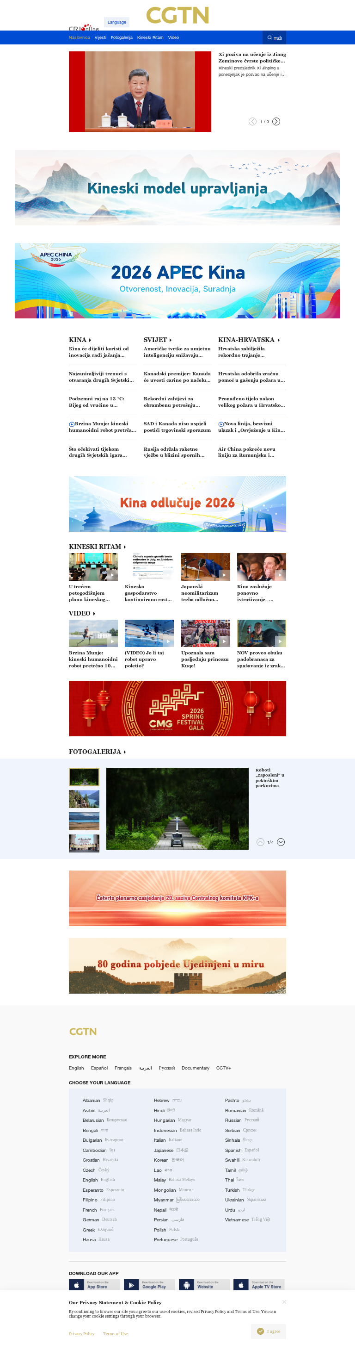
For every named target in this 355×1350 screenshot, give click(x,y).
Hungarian (172, 1120)
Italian (168, 1140)
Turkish (240, 1190)
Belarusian (105, 1120)
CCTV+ (223, 1068)
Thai (234, 1180)
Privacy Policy (81, 1334)
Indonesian (178, 1130)
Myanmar (177, 1200)
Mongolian (173, 1190)
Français (123, 1068)
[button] (253, 121)
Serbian (241, 1130)
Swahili (242, 1160)
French (99, 1210)
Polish (167, 1230)
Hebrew (168, 1100)
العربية (145, 1068)
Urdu (235, 1210)
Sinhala (239, 1140)
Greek (98, 1230)
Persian (169, 1220)
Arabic (96, 1110)
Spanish (242, 1150)
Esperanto (103, 1190)
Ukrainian (245, 1200)
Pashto (238, 1100)
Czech (96, 1170)
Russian (242, 1120)
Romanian (244, 1110)
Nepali (166, 1210)
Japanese (171, 1150)
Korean (169, 1160)
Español (99, 1068)
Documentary (195, 1068)
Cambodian (99, 1150)
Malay (175, 1180)
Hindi (164, 1110)
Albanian (98, 1100)
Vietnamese (247, 1220)
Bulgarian (103, 1140)
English (76, 1068)
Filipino (99, 1200)
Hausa (96, 1240)
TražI (278, 38)
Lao (163, 1170)
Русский (167, 1068)
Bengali (95, 1130)
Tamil (236, 1170)
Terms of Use (115, 1334)
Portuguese (176, 1240)
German (100, 1220)
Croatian (100, 1160)
